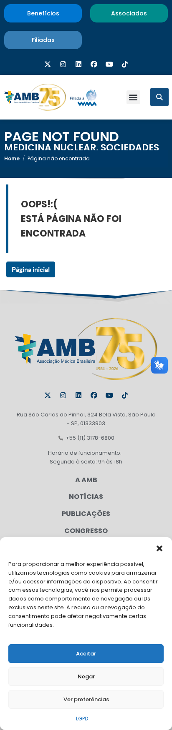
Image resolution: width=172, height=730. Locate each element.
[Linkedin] (78, 64)
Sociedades (130, 147)
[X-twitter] (47, 64)
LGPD (82, 718)
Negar (86, 676)
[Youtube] (109, 64)
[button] (159, 547)
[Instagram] (63, 64)
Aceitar (86, 654)
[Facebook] (94, 64)
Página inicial (31, 269)
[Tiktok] (125, 64)
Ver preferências (86, 699)
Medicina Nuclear (50, 147)
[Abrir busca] (159, 97)
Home (12, 158)
